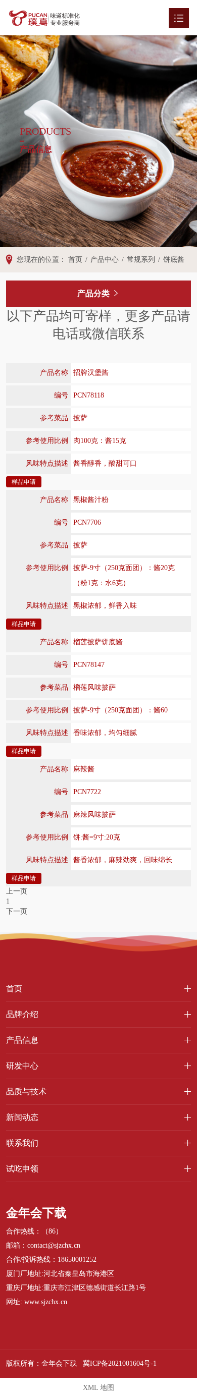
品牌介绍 (22, 1014)
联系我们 (22, 1143)
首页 (14, 988)
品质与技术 (26, 1091)
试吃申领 (22, 1168)
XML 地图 (98, 1387)
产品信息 (22, 1040)
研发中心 (22, 1065)
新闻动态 (22, 1117)
